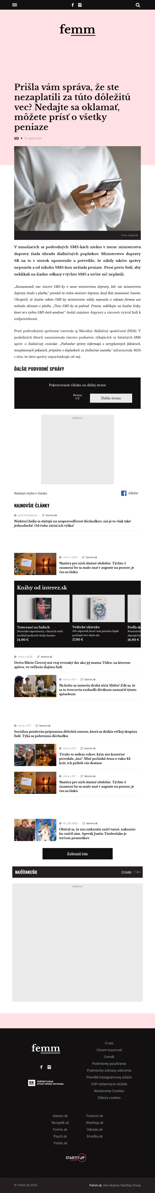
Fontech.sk (94, 1116)
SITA (16, 138)
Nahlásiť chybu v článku (30, 493)
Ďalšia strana (111, 398)
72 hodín (126, 872)
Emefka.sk (95, 1136)
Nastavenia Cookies (109, 1091)
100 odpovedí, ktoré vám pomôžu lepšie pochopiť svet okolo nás (95, 633)
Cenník (109, 1057)
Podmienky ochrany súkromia (109, 1070)
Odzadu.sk (95, 1129)
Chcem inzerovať (109, 1050)
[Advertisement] (77, 450)
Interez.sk (60, 1116)
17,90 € (77, 639)
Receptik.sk (60, 1123)
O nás (109, 1043)
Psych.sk (60, 1136)
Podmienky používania (109, 1064)
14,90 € (23, 640)
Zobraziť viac (77, 854)
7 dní (137, 872)
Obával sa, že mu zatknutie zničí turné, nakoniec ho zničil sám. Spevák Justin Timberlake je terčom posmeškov (97, 833)
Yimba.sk (60, 1143)
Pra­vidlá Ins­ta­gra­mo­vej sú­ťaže (109, 1077)
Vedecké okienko (86, 627)
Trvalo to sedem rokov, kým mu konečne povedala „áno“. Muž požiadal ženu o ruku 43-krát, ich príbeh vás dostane (95, 758)
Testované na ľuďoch (33, 627)
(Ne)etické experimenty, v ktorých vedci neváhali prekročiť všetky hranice (40, 633)
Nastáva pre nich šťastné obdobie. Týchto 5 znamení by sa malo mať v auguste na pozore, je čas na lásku (96, 567)
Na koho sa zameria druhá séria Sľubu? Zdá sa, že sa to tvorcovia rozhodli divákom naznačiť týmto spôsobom (97, 689)
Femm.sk (60, 1129)
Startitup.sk (94, 1123)
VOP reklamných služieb (109, 1084)
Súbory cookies (109, 1098)
